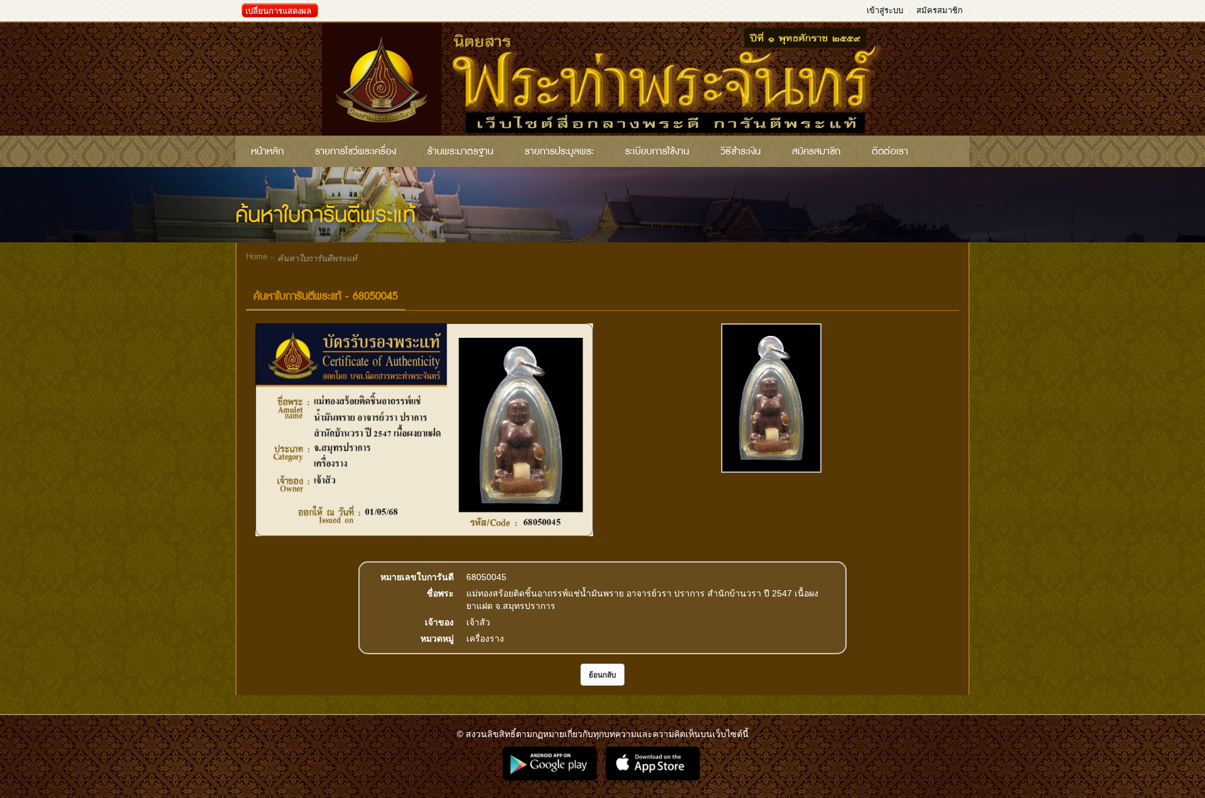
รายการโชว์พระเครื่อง (355, 151)
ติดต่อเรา (890, 151)
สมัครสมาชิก (939, 10)
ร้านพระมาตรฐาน (460, 151)
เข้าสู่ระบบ (885, 10)
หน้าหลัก (267, 151)
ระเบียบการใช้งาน (657, 151)
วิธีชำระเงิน (740, 151)
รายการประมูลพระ (559, 151)
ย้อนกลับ (602, 675)
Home (256, 256)
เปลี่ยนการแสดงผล (278, 11)
